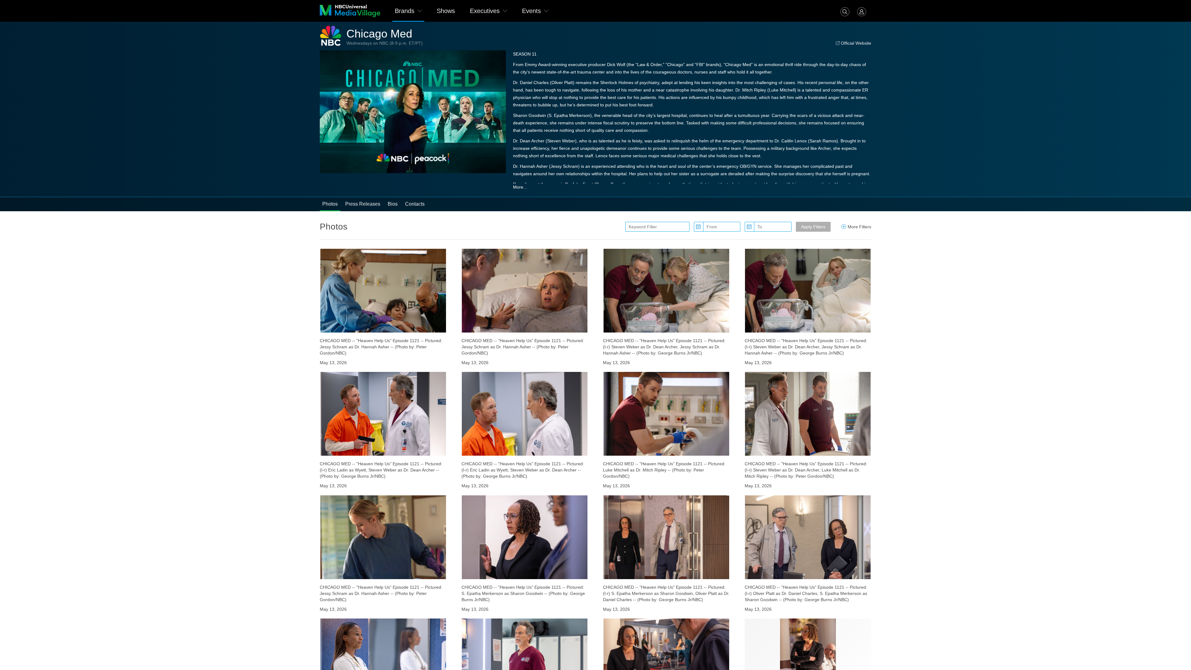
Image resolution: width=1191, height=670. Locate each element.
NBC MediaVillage (350, 11)
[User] (861, 11)
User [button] (861, 11)
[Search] (845, 11)
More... (520, 187)
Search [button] (845, 11)
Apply (813, 226)
